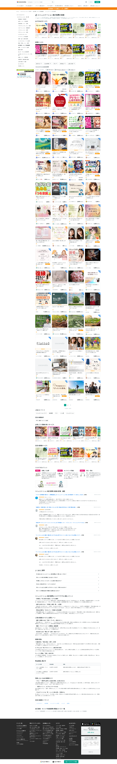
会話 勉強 (46, 703)
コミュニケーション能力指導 (51, 711)
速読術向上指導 (60, 711)
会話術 (68, 703)
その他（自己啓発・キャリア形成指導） (80, 711)
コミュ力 (63, 703)
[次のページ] (70, 405)
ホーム (18, 11)
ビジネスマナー (39, 703)
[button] (67, 574)
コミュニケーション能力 (54, 703)
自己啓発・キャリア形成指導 (38, 11)
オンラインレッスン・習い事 (26, 11)
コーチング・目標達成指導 (40, 711)
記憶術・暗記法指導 (68, 711)
